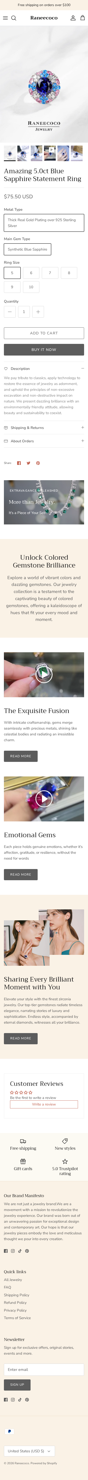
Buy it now (44, 349)
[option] (44, 84)
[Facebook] (6, 1251)
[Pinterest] (27, 1251)
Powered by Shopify (44, 1463)
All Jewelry (13, 1279)
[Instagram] (13, 1251)
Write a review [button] (44, 1104)
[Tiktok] (20, 1251)
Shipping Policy (16, 1295)
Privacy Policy (15, 1310)
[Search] (16, 18)
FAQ (7, 1287)
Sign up (17, 1385)
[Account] (71, 18)
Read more (20, 756)
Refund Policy (15, 1302)
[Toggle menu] (5, 18)
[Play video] (44, 674)
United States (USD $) (26, 1451)
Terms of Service (17, 1317)
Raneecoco (22, 1463)
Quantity (11, 301)
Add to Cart (44, 333)
